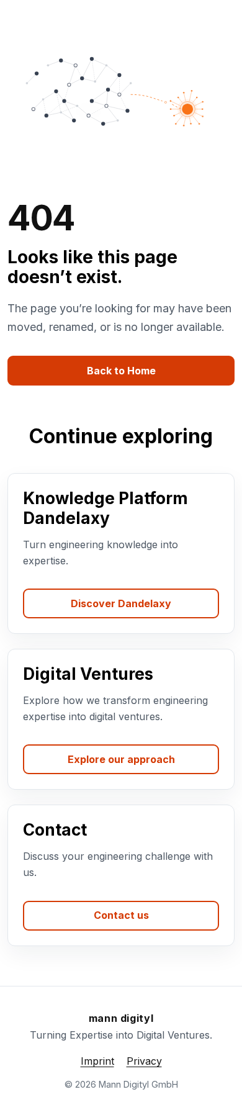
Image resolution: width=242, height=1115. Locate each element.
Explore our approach (121, 759)
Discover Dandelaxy (121, 603)
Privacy (144, 1061)
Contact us (121, 915)
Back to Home (121, 370)
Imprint (97, 1061)
